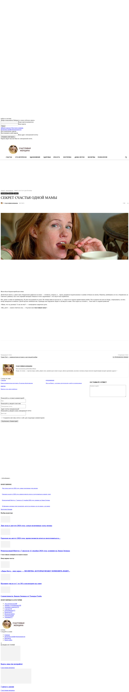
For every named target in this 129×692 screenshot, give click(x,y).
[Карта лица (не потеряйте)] (10, 660)
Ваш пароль (22, 124)
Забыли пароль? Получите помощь (12, 128)
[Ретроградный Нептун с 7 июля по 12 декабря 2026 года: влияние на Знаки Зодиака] (5, 547)
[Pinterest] (35, 208)
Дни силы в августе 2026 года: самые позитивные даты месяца (20, 488)
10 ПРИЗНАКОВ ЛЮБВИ (120, 357)
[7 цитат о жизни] (16, 683)
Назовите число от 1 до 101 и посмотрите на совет (21, 584)
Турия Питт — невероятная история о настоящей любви (19, 357)
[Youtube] (127, 141)
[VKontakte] (26, 373)
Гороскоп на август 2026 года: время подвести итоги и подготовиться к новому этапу (26, 494)
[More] (49, 208)
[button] (126, 157)
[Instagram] (119, 141)
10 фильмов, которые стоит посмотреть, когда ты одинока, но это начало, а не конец (26, 506)
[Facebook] (117, 141)
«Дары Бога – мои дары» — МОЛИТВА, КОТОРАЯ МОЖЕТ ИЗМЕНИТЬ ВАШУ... (35, 571)
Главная (7, 635)
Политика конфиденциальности (11, 129)
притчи (10, 193)
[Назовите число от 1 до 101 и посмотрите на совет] (5, 580)
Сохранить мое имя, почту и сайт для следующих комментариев (23, 418)
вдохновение (9, 190)
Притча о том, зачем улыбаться (9, 389)
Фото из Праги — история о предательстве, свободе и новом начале (64, 383)
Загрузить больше (6, 509)
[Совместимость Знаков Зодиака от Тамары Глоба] (5, 592)
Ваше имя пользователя (25, 122)
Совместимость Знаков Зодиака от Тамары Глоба (21, 596)
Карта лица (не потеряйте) (11, 664)
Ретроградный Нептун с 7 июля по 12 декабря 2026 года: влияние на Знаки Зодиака (26, 500)
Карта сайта (8, 640)
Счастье (16, 193)
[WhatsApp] (42, 208)
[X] (122, 141)
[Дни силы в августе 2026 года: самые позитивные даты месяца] (5, 522)
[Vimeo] (124, 141)
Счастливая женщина (11, 203)
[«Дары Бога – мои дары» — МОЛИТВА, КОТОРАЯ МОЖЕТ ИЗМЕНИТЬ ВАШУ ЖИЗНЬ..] (5, 567)
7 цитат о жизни (7, 687)
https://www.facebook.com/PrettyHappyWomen (26, 368)
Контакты (8, 638)
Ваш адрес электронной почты (28, 135)
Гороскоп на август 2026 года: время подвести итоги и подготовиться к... (30, 538)
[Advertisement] (64, 173)
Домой (3, 190)
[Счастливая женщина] (2, 203)
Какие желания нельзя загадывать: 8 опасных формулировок (17, 383)
